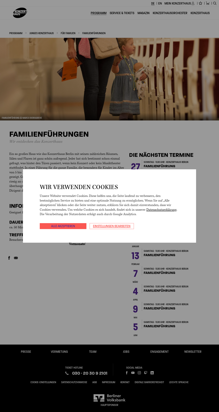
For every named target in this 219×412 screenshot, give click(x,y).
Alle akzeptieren (63, 226)
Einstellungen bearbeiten (112, 226)
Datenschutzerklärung (161, 210)
